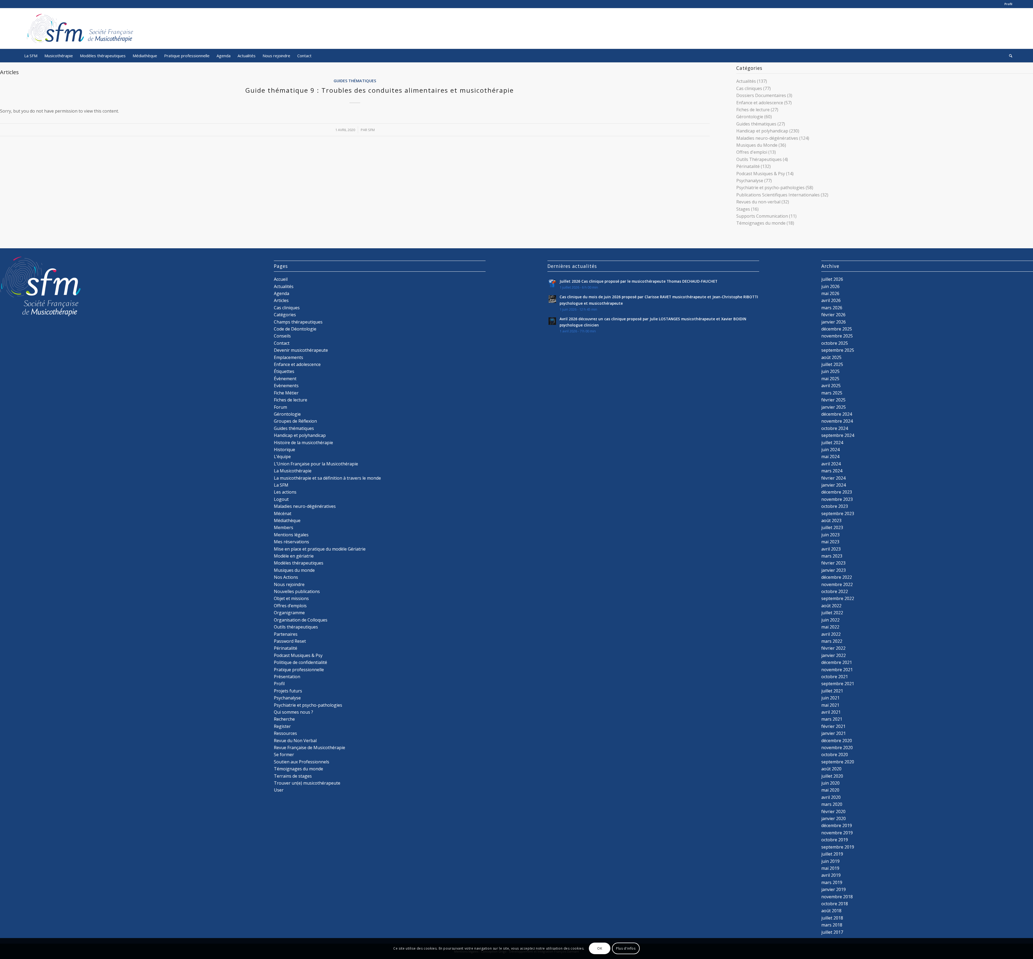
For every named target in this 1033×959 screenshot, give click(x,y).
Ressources (285, 733)
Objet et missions (291, 598)
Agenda (281, 293)
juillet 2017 (832, 932)
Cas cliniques (749, 88)
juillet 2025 (832, 364)
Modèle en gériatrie (294, 556)
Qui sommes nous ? (293, 712)
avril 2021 (831, 712)
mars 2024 (831, 471)
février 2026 (833, 315)
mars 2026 (831, 308)
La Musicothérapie (293, 471)
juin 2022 (830, 620)
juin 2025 (830, 371)
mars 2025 (831, 393)
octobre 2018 (834, 904)
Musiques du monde (294, 570)
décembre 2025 (836, 329)
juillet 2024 (832, 443)
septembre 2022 (837, 598)
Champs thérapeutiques (298, 322)
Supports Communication (762, 216)
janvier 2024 (833, 485)
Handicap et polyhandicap (762, 131)
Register (282, 726)
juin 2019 (830, 861)
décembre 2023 (836, 492)
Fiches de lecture (753, 110)
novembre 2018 (837, 897)
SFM (371, 129)
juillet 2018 (832, 918)
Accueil (281, 279)
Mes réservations (291, 542)
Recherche (284, 719)
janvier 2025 (833, 407)
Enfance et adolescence (759, 103)
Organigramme (289, 613)
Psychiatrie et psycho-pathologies (770, 188)
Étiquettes (284, 371)
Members (283, 527)
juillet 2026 (832, 279)
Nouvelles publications (297, 591)
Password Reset (290, 641)
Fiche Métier (286, 393)
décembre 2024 (836, 414)
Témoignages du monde (761, 223)
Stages (743, 209)
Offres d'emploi (751, 152)
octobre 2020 (834, 754)
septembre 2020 (837, 762)
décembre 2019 (836, 825)
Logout (281, 499)
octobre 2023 (834, 506)
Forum (280, 407)
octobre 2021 (834, 677)
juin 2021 (830, 698)
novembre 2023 (837, 499)
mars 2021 (831, 719)
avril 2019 (831, 875)
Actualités (746, 81)
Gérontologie (749, 117)
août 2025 (831, 357)
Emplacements (288, 357)
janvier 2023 (833, 570)
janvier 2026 (833, 322)
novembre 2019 (837, 833)
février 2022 (833, 648)
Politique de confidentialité (300, 662)
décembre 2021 (836, 662)
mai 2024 (830, 456)
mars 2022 (831, 641)
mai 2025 (830, 379)
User (279, 790)
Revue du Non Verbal (295, 741)
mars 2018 (831, 925)
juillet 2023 (832, 527)
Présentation (287, 677)
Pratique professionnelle (299, 670)
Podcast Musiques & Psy (760, 174)
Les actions (285, 492)
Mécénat (282, 513)
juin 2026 (830, 286)
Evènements (286, 386)
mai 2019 (830, 868)
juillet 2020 (832, 776)
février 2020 (833, 811)
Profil (1008, 4)
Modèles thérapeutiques (298, 563)
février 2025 (833, 400)
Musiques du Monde (756, 145)
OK (599, 948)
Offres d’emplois (290, 606)
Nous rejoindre (289, 584)
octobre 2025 (834, 343)
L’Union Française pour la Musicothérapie (316, 464)
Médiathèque (287, 520)
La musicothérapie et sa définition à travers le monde (327, 478)
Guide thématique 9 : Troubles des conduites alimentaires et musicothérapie (379, 90)
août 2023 (831, 520)
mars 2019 (831, 882)
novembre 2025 (837, 336)
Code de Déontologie (295, 329)
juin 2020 (830, 783)
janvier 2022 (833, 655)
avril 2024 (831, 464)
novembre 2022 (837, 584)
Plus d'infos (625, 948)
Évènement (285, 379)
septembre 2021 (837, 684)
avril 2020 (831, 797)
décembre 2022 (836, 577)
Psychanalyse (749, 181)
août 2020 (831, 769)
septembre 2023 (837, 513)
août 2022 (831, 606)
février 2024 (833, 478)
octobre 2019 (834, 840)
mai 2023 (830, 542)
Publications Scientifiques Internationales (778, 195)
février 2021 (833, 726)
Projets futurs (288, 691)
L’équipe (282, 456)
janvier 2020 (833, 818)
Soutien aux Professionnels (301, 762)
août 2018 (831, 911)
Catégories (285, 315)
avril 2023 (831, 549)
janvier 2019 (833, 889)
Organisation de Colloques (300, 620)
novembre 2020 (837, 747)
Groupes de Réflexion (295, 421)
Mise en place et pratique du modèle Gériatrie (320, 549)
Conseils (282, 336)
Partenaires (286, 634)
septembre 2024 (837, 435)
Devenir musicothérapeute (301, 350)
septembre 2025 (837, 350)
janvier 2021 (833, 733)
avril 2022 (831, 634)
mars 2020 (831, 804)
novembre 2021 (837, 670)
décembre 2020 (836, 741)
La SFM (281, 485)
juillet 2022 (832, 613)
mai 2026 (830, 293)
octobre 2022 (834, 591)
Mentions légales (291, 535)
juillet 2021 (832, 691)
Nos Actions (286, 577)
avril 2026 (831, 300)
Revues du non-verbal (758, 202)
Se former (284, 754)
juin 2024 (830, 449)
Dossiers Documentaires (761, 95)
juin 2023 (830, 535)
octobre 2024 (834, 428)
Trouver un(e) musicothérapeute (307, 783)
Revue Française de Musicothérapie (309, 747)
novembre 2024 (837, 421)
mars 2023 (831, 556)
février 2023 (833, 563)
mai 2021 (830, 705)
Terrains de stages (293, 776)
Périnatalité (748, 166)
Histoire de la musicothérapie (303, 443)
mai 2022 (830, 627)
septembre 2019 (837, 847)
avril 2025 (831, 386)
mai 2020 (830, 790)
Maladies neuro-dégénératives (767, 138)
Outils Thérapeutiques (759, 159)
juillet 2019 (832, 854)
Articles (281, 300)
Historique (284, 449)
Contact (281, 343)
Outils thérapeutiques (296, 627)
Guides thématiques (355, 80)
